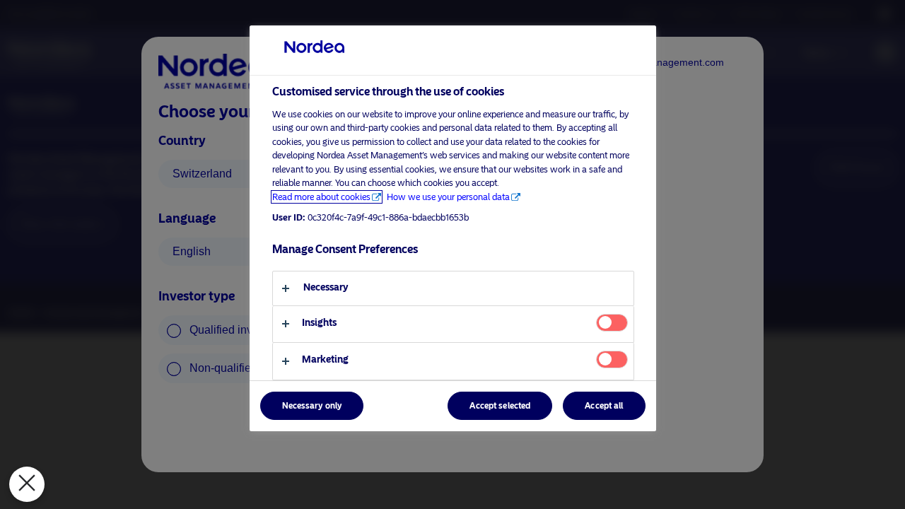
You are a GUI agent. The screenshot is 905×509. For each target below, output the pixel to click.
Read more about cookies (321, 197)
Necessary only (312, 406)
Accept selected (499, 406)
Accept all (604, 406)
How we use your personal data (448, 197)
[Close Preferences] (27, 484)
